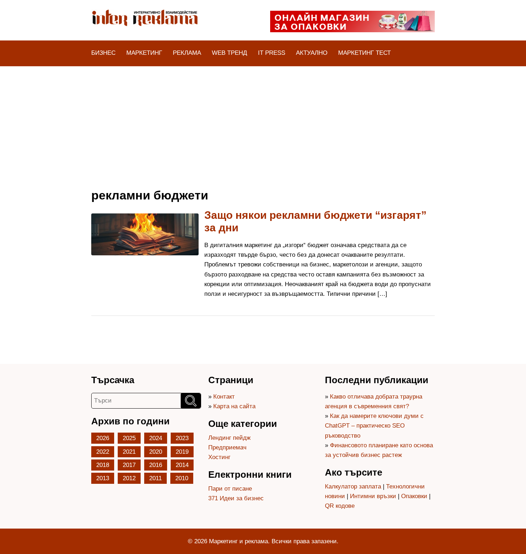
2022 (102, 451)
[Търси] (191, 400)
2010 (181, 478)
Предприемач (227, 447)
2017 (129, 465)
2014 (182, 465)
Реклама (187, 52)
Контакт (224, 396)
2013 (102, 478)
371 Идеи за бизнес (236, 498)
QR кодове (340, 505)
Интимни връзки (373, 496)
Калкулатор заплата (353, 486)
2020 (155, 451)
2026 (102, 438)
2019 (182, 451)
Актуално (311, 52)
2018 (102, 465)
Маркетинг (144, 52)
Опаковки (414, 496)
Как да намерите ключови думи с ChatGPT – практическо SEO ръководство (374, 426)
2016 (155, 465)
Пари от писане (230, 488)
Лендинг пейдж (229, 437)
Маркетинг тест (364, 52)
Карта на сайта (234, 406)
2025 (129, 438)
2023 (182, 438)
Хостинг (219, 457)
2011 (155, 478)
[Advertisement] (263, 120)
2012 (129, 478)
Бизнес (103, 52)
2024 (155, 438)
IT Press (271, 52)
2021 (129, 451)
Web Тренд (229, 52)
